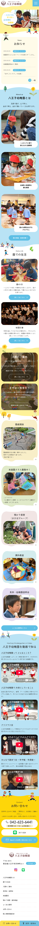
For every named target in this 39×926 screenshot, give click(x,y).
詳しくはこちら (19, 297)
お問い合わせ (7, 909)
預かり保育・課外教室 (10, 900)
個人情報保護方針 (9, 914)
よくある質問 (7, 905)
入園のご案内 (7, 886)
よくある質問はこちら (19, 628)
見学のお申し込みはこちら (19, 405)
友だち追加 (22, 832)
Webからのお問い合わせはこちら (21, 840)
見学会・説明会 (8, 891)
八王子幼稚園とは (9, 877)
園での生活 (6, 882)
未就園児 (6, 896)
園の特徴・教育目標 (19, 238)
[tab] (23, 26)
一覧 (34, 80)
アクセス (30, 863)
